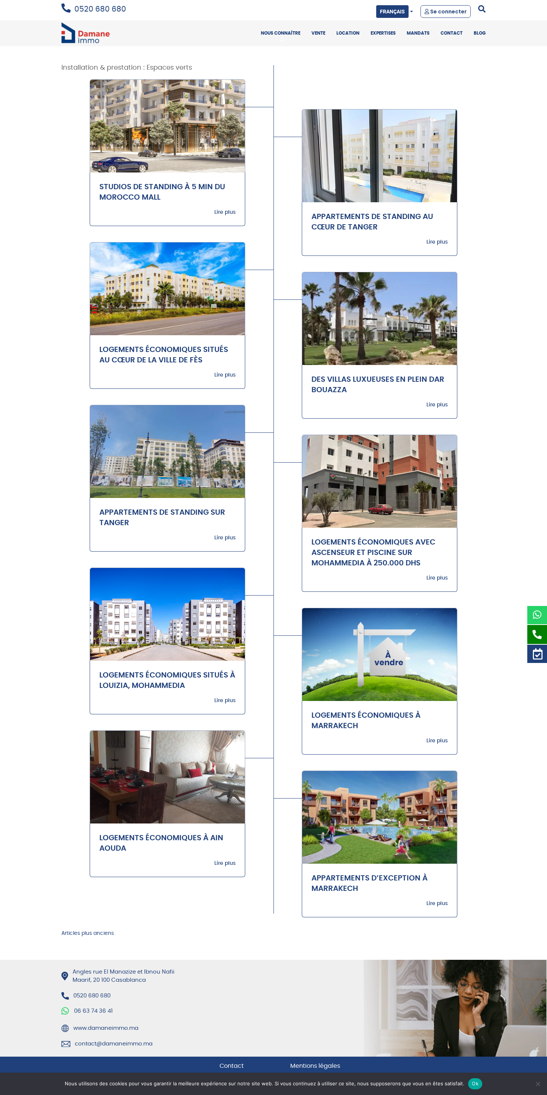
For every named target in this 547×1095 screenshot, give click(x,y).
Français (392, 11)
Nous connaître (280, 33)
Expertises (383, 33)
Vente (318, 33)
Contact (452, 33)
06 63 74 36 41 (93, 1011)
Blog (480, 33)
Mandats (418, 33)
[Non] (537, 1084)
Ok (475, 1083)
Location (347, 33)
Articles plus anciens (87, 933)
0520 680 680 (100, 9)
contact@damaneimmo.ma (114, 1044)
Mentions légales (315, 1066)
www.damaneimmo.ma (105, 1028)
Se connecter (448, 11)
